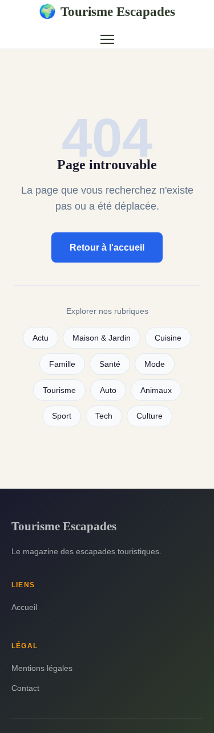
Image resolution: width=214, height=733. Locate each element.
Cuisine (168, 338)
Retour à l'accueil (107, 247)
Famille (62, 364)
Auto (108, 390)
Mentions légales (41, 668)
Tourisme (59, 390)
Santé (109, 364)
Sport (61, 416)
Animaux (156, 390)
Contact (25, 688)
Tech (103, 416)
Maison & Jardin (101, 338)
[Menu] (107, 39)
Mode (154, 364)
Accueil (24, 607)
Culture (149, 416)
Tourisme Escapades (107, 11)
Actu (41, 338)
